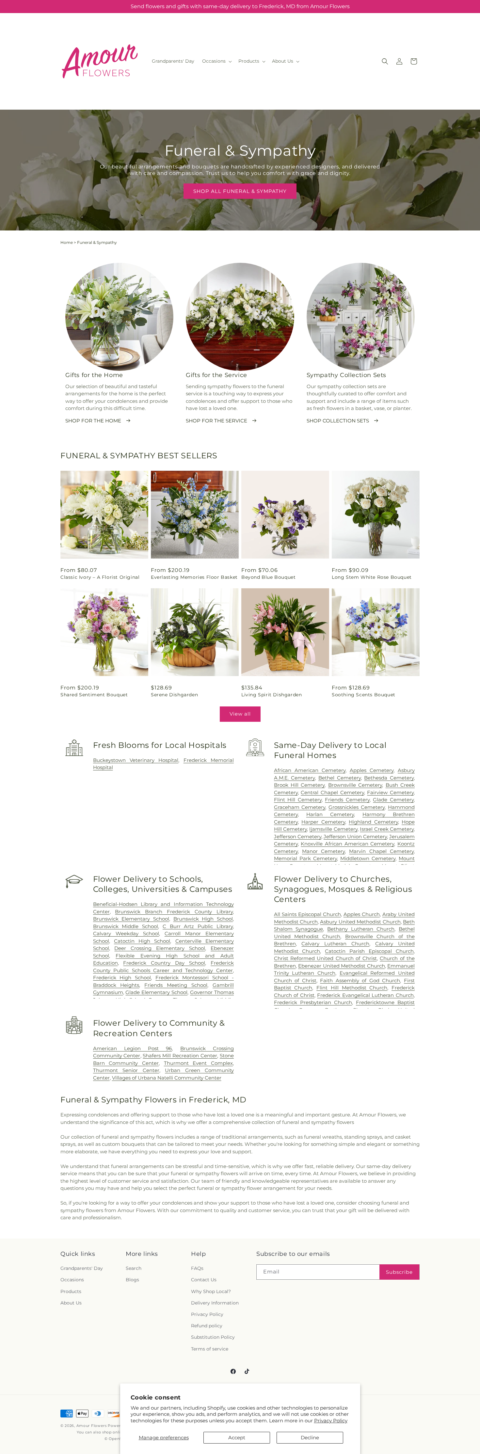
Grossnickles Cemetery (356, 807)
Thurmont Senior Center (126, 1070)
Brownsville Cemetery (355, 785)
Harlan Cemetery (330, 814)
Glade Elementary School (156, 992)
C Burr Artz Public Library (198, 926)
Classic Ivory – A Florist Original (99, 577)
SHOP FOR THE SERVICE (216, 421)
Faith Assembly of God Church (360, 980)
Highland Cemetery (373, 822)
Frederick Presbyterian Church (313, 1002)
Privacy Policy (330, 1420)
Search (133, 1268)
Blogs (132, 1280)
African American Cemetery (309, 770)
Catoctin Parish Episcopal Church (369, 951)
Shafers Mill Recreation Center (180, 1055)
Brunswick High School (203, 919)
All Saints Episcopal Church (307, 914)
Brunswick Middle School (125, 926)
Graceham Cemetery (300, 807)
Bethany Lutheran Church (360, 929)
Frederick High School (122, 977)
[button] (216, 61)
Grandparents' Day (81, 1268)
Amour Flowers (91, 1425)
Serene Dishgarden (174, 695)
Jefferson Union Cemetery (355, 836)
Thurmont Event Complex (198, 1063)
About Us (71, 1303)
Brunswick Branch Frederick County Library (174, 912)
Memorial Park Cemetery (305, 858)
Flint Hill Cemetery (298, 800)
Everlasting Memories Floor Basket (194, 577)
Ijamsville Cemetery (333, 829)
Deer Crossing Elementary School (159, 948)
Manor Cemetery (323, 851)
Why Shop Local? (211, 1291)
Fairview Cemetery (390, 792)
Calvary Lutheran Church (335, 943)
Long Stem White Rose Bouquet (372, 577)
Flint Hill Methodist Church (351, 988)
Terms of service (209, 1349)
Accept (236, 1437)
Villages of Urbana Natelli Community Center (166, 1078)
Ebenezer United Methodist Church (341, 966)
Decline (310, 1437)
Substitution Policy (213, 1337)
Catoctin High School (142, 941)
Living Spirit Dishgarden (271, 695)
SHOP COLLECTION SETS (338, 421)
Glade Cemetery (393, 800)
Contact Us (203, 1280)
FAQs (197, 1268)
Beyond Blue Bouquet (268, 577)
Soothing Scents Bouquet (363, 695)
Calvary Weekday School (126, 933)
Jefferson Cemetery (297, 836)
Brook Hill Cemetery (299, 785)
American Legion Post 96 (132, 1048)
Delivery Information (215, 1303)
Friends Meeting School (175, 985)
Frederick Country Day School (164, 963)
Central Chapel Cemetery (332, 792)
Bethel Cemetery (339, 778)
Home (66, 242)
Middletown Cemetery (367, 858)
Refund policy (206, 1326)
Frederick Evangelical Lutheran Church (365, 995)
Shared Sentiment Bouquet (94, 695)
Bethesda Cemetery (389, 778)
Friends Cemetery (347, 800)
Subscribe (399, 1272)
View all (240, 714)
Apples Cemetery (371, 770)
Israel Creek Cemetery (387, 829)
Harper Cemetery (323, 822)
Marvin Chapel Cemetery (381, 851)
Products (70, 1291)
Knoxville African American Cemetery (347, 844)
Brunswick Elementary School (131, 919)
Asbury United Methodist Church (360, 922)
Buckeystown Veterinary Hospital (136, 760)
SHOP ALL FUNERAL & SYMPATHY (240, 191)
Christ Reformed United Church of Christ (325, 958)
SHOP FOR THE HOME (93, 421)
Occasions (72, 1280)
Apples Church (362, 914)
